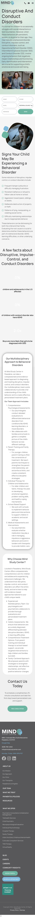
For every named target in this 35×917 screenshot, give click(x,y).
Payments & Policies (11, 796)
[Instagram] (9, 758)
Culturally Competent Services (13, 841)
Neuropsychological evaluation (13, 824)
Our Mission (6, 771)
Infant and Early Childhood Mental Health (16, 837)
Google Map (6, 743)
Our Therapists (8, 780)
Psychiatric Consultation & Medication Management (16, 814)
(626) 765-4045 (7, 747)
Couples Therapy (8, 831)
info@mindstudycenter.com (11, 749)
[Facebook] (4, 758)
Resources (7, 801)
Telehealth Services (9, 818)
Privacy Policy (14, 910)
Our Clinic (6, 777)
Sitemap (22, 910)
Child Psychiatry (8, 821)
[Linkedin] (14, 758)
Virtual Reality (7, 847)
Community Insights (11, 868)
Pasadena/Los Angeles (10, 784)
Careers (6, 863)
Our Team (7, 788)
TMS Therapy (7, 844)
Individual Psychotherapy (11, 828)
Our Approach (7, 774)
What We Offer (9, 808)
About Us (6, 766)
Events (6, 859)
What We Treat (9, 792)
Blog (5, 855)
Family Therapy (8, 834)
